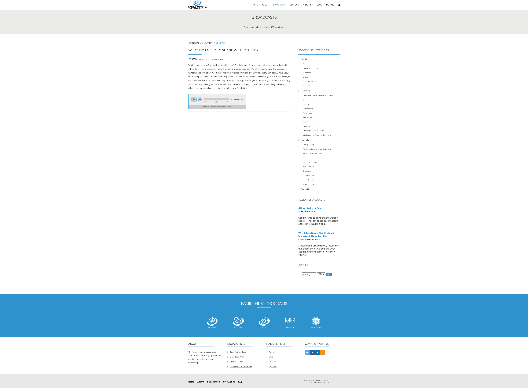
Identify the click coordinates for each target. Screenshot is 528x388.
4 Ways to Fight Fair (309, 208)
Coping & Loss (308, 175)
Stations (294, 5)
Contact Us (229, 382)
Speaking (273, 367)
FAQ (240, 382)
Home (255, 5)
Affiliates (308, 5)
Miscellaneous (308, 184)
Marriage (305, 59)
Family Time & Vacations (312, 153)
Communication (309, 81)
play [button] (194, 99)
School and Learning (311, 100)
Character (217, 59)
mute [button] (232, 99)
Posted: (192, 59)
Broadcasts (279, 5)
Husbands (307, 73)
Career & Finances (310, 162)
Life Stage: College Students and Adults (318, 95)
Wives (305, 77)
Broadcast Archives (238, 357)
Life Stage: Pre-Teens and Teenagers (317, 135)
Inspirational (308, 180)
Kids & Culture (308, 167)
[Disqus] (240, 151)
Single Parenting (309, 117)
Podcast (272, 362)
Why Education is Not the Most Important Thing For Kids (316, 235)
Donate (330, 5)
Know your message (204, 69)
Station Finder (236, 362)
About (265, 5)
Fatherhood (307, 113)
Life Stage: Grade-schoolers (313, 131)
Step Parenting (309, 122)
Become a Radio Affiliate (241, 367)
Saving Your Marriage (311, 86)
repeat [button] (216, 102)
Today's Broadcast (238, 352)
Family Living (308, 145)
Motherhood (308, 109)
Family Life (207, 43)
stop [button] (200, 99)
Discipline (306, 126)
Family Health (307, 189)
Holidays (306, 158)
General (306, 64)
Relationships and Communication (317, 149)
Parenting (305, 91)
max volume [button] (242, 99)
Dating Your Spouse (311, 68)
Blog (319, 5)
